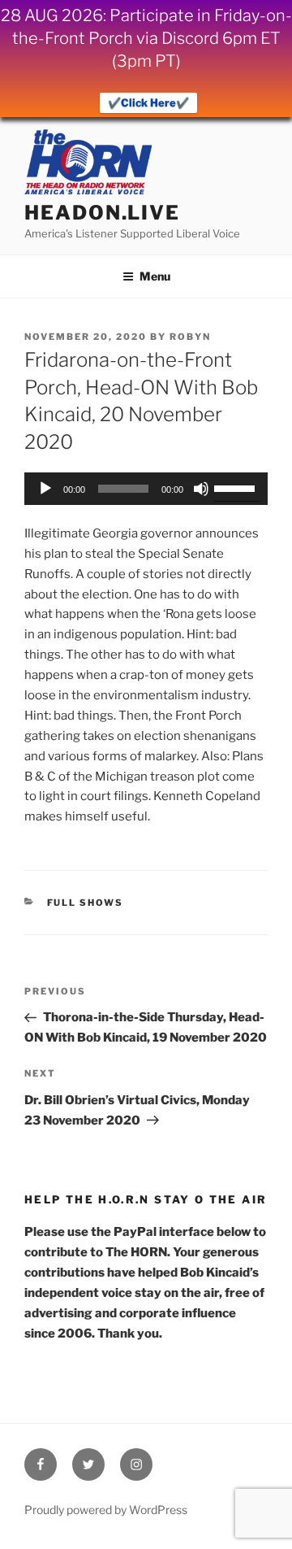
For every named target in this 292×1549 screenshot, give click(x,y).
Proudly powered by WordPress (105, 1509)
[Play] (45, 489)
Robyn (190, 336)
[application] (146, 488)
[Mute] (201, 489)
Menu (155, 276)
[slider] (237, 487)
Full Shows (85, 902)
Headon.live (102, 212)
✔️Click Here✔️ (148, 102)
